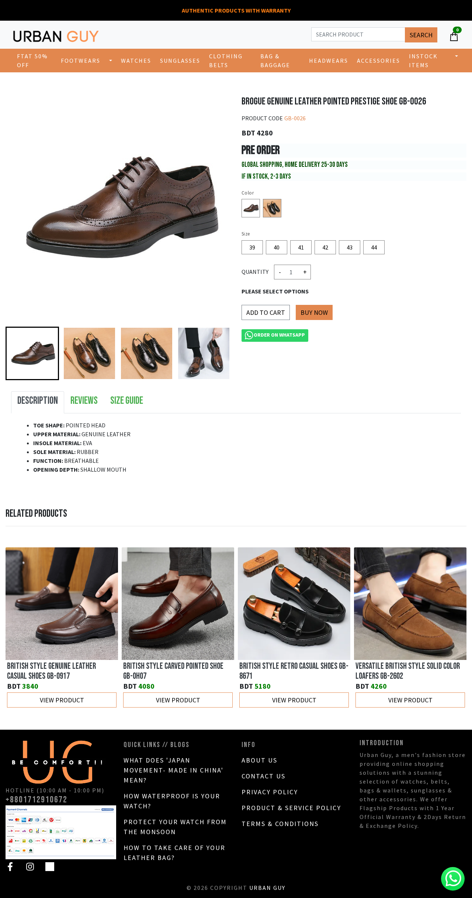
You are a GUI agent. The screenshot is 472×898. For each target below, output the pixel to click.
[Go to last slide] (18, 353)
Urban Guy (267, 887)
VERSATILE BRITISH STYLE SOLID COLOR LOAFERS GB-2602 (407, 671)
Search (421, 35)
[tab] (37, 402)
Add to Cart (265, 312)
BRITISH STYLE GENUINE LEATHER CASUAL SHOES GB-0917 (51, 671)
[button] (32, 353)
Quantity (255, 271)
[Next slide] (217, 353)
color (248, 193)
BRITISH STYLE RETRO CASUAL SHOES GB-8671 (293, 671)
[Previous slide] (18, 628)
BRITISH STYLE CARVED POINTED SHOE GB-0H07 (173, 671)
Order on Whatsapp (279, 334)
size (246, 234)
